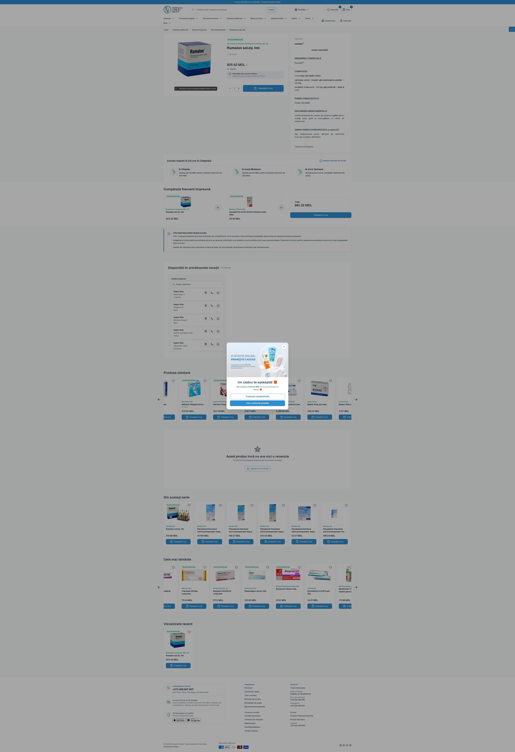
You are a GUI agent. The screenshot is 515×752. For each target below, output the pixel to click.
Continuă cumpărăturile (257, 396)
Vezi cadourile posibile (257, 403)
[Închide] (284, 346)
